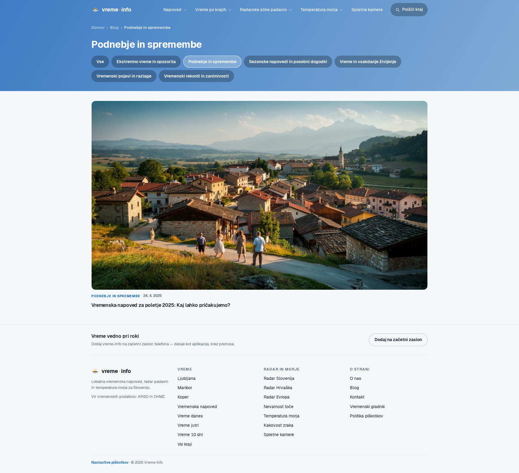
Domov (98, 27)
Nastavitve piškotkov (110, 462)
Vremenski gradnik (367, 406)
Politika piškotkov (366, 416)
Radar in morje (281, 369)
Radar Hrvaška (278, 387)
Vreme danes (190, 416)
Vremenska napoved (197, 406)
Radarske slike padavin (263, 9)
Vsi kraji (185, 444)
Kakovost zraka (278, 425)
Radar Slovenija (279, 378)
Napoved (172, 9)
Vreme (185, 369)
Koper (183, 397)
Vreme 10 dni (190, 434)
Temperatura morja (319, 9)
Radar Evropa (277, 397)
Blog (114, 27)
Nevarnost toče (278, 406)
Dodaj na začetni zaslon (398, 339)
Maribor (185, 387)
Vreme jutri (188, 425)
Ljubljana (187, 378)
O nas (355, 378)
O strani (359, 369)
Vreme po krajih (210, 9)
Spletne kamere (367, 9)
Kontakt (357, 397)
